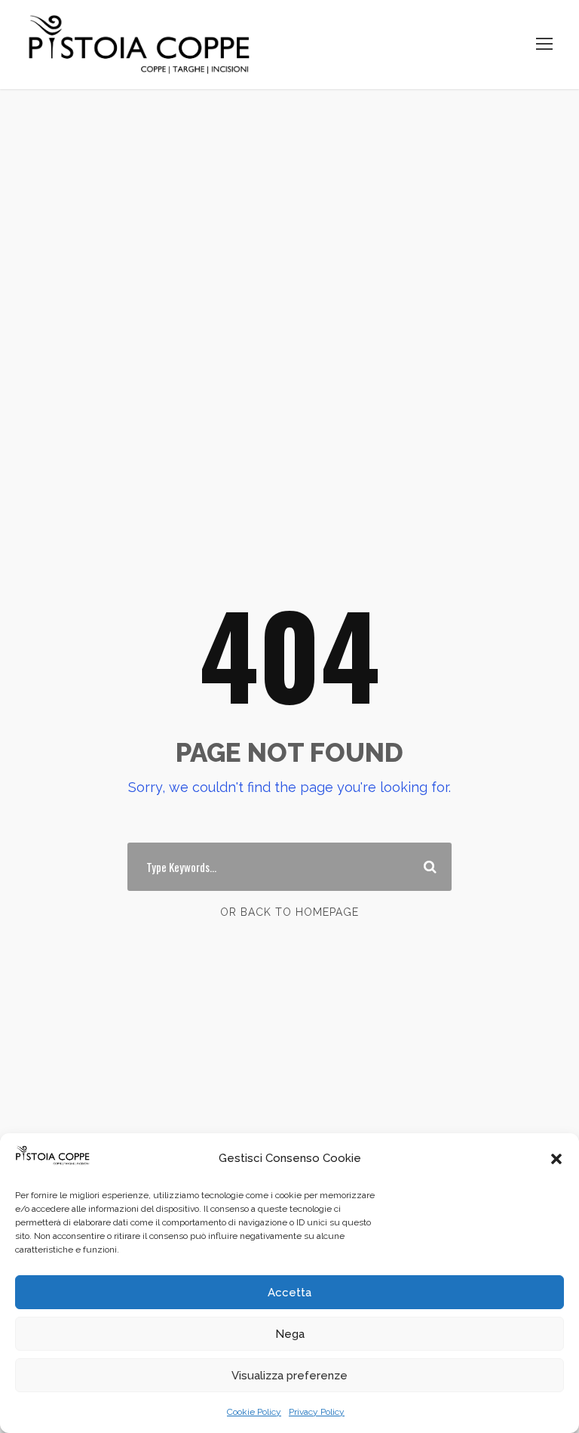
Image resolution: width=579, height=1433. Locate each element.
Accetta (289, 1292)
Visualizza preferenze (289, 1375)
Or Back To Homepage (289, 912)
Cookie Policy (254, 1412)
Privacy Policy (317, 1412)
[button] (556, 1158)
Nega (290, 1334)
